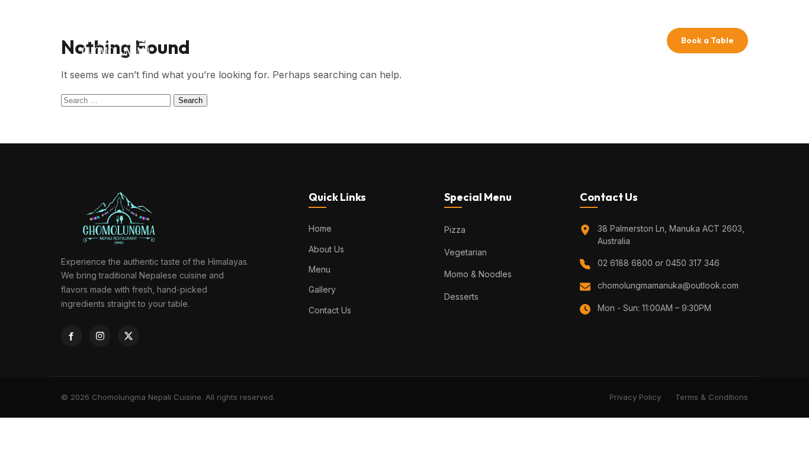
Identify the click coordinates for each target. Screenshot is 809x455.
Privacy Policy (635, 397)
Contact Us (513, 40)
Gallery (457, 40)
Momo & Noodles (478, 274)
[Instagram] (100, 336)
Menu (412, 40)
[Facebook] (71, 336)
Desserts (461, 296)
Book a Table (707, 40)
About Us (364, 40)
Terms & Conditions (711, 397)
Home (316, 40)
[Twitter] (128, 336)
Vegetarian (465, 252)
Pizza (455, 230)
